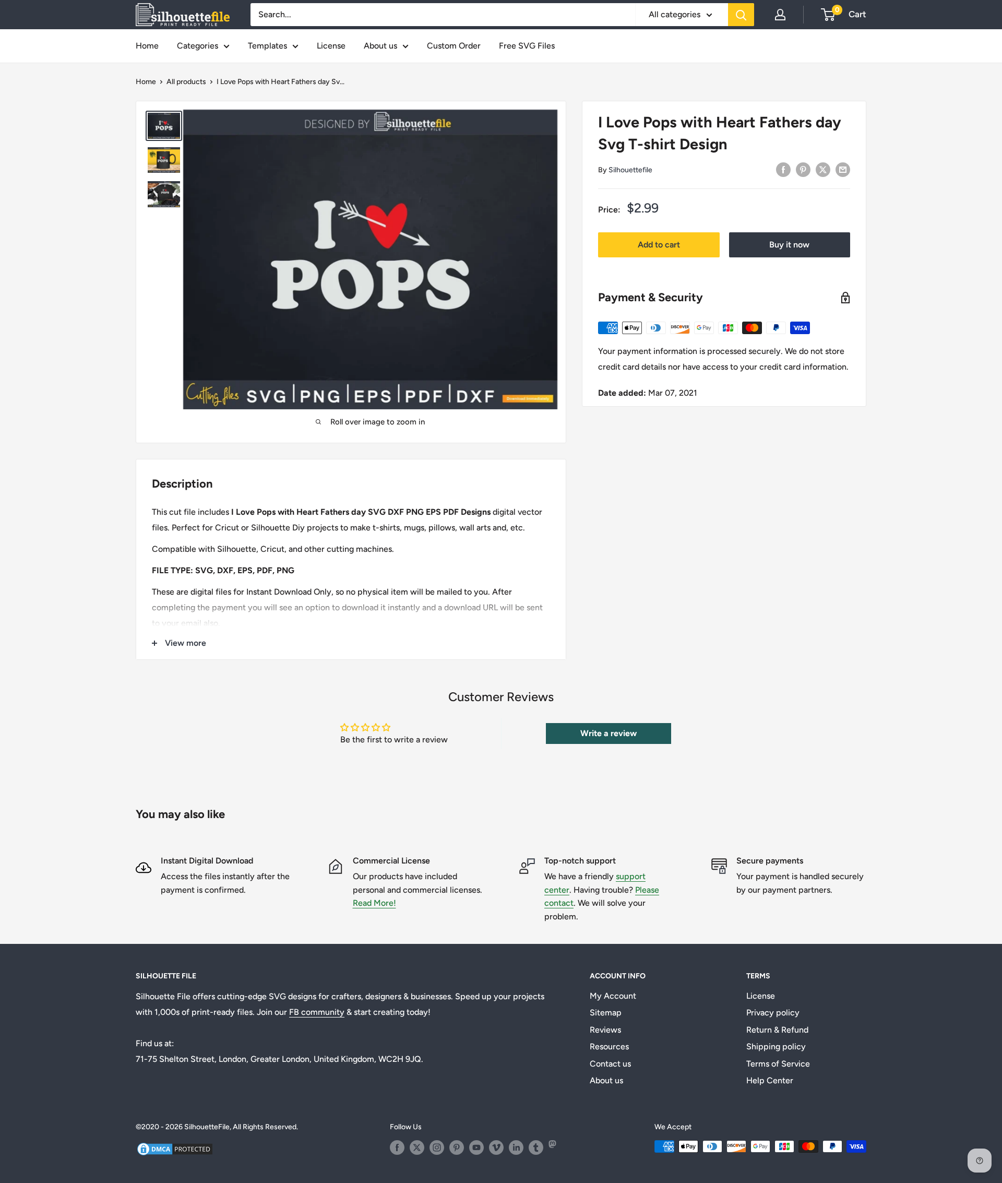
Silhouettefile (630, 169)
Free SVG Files (527, 46)
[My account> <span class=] (780, 14)
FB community (316, 1012)
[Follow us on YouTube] (476, 1147)
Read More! (374, 903)
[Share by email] (843, 169)
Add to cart (659, 245)
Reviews (605, 1030)
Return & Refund (777, 1030)
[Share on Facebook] (783, 169)
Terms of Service (778, 1064)
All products (186, 81)
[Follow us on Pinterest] (456, 1147)
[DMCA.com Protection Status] (175, 1147)
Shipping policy (776, 1046)
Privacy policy (773, 1013)
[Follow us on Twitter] (417, 1147)
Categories (197, 46)
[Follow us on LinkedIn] (516, 1147)
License (331, 46)
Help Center (769, 1080)
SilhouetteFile (207, 1126)
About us (380, 46)
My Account (613, 996)
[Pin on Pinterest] (803, 169)
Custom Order (454, 46)
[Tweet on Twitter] (823, 169)
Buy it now (789, 245)
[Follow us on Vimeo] (496, 1147)
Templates (267, 46)
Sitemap (606, 1013)
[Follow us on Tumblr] (536, 1147)
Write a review (608, 733)
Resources (609, 1046)
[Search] (741, 14)
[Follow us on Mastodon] (555, 1147)
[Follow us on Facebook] (397, 1147)
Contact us (610, 1064)
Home (147, 46)
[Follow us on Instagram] (437, 1147)
